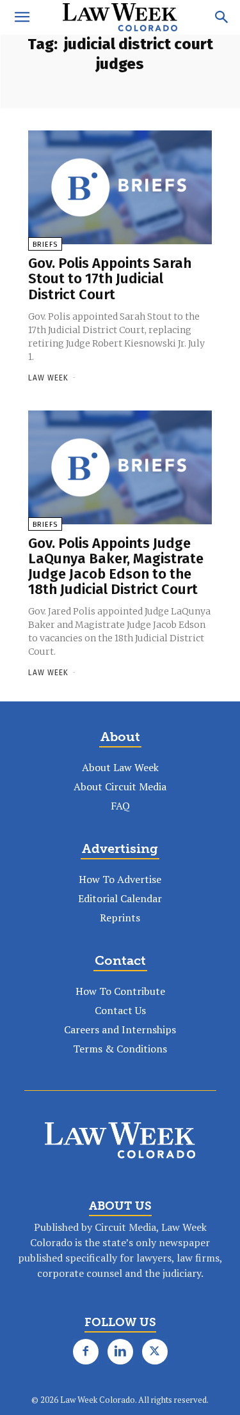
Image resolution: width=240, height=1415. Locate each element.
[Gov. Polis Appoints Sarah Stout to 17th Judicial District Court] (120, 187)
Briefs (45, 244)
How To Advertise (120, 879)
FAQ (120, 806)
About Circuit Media (120, 786)
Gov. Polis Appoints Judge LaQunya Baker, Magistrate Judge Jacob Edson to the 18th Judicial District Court (116, 566)
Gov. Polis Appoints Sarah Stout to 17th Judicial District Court (109, 278)
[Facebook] (86, 1351)
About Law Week (120, 767)
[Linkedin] (120, 1351)
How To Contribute (120, 991)
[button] (21, 17)
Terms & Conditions (120, 1049)
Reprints (120, 918)
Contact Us (120, 1010)
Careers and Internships (120, 1029)
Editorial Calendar (120, 898)
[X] (155, 1351)
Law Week (48, 377)
